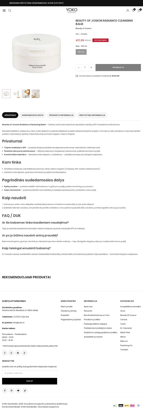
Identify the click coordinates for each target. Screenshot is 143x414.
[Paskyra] (128, 10)
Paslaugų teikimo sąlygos (95, 324)
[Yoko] (71, 10)
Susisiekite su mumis (93, 336)
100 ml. (81, 52)
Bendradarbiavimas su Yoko (97, 315)
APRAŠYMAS (10, 115)
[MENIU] (4, 10)
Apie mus (88, 306)
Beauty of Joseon (83, 28)
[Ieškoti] (10, 10)
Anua (122, 311)
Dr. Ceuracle (126, 328)
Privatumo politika (92, 319)
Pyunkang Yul (126, 345)
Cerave (123, 319)
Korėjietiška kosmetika (130, 306)
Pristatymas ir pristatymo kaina (98, 328)
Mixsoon (124, 341)
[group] (36, 53)
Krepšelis (65, 315)
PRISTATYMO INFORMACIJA (92, 115)
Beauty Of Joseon (128, 315)
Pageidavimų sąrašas (71, 319)
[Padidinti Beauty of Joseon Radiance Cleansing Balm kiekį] (91, 67)
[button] (66, 53)
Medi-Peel (125, 332)
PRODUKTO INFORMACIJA (61, 115)
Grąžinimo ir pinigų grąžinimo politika (100, 332)
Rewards (88, 311)
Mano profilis (66, 306)
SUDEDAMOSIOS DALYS (32, 115)
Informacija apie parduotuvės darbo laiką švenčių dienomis (30, 346)
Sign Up (29, 381)
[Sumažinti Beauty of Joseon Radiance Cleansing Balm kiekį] (78, 67)
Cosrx (123, 324)
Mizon (123, 336)
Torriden (124, 349)
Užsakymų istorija (69, 311)
